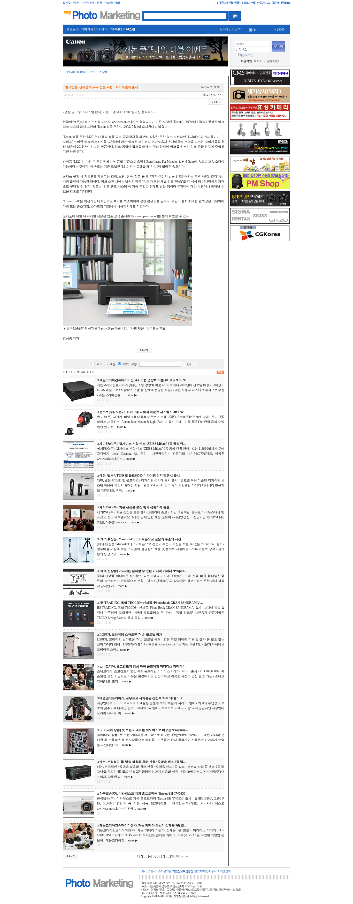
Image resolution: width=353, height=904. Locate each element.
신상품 (103, 72)
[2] (141, 856)
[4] (150, 856)
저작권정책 (224, 871)
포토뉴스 (72, 29)
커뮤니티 (116, 29)
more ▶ (131, 395)
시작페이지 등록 (92, 2)
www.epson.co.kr (123, 122)
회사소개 (146, 871)
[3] (145, 856)
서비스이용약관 (162, 871)
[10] (177, 856)
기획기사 (87, 29)
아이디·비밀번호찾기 (267, 61)
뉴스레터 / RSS (112, 2)
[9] (172, 856)
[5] (154, 856)
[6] (158, 856)
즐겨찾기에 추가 (72, 2)
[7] (163, 856)
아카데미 (101, 29)
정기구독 (211, 871)
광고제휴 (199, 871)
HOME (81, 72)
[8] (167, 856)
